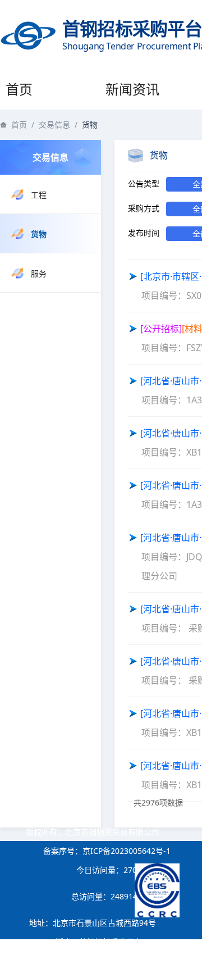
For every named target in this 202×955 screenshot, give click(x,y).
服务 (39, 273)
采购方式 (143, 208)
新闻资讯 (132, 89)
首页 (19, 89)
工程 (39, 194)
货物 (39, 234)
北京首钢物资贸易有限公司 (112, 831)
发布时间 (143, 233)
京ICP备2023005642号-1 (126, 850)
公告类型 (143, 183)
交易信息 (54, 124)
